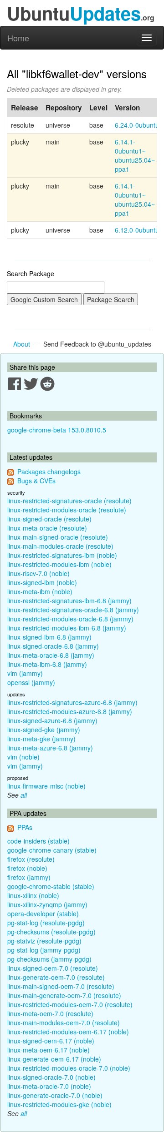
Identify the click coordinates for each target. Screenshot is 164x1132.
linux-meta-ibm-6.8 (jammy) (47, 664)
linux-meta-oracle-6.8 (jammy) (50, 655)
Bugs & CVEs (36, 480)
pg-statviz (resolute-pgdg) (44, 940)
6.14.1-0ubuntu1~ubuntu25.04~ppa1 (135, 155)
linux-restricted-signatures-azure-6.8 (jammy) (72, 702)
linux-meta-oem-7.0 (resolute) (50, 1013)
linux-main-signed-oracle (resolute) (57, 536)
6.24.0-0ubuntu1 (139, 124)
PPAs (24, 827)
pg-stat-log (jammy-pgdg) (44, 949)
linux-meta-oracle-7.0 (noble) (49, 1086)
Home (18, 38)
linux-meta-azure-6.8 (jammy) (50, 747)
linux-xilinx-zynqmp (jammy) (47, 904)
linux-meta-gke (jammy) (41, 738)
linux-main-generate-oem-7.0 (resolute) (64, 995)
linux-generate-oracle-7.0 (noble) (54, 1095)
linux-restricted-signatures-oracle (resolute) (69, 500)
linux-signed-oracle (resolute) (49, 518)
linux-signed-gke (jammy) (43, 729)
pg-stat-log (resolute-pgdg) (46, 922)
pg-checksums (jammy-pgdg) (49, 958)
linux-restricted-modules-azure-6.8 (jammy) (69, 711)
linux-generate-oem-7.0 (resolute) (56, 977)
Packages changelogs (49, 471)
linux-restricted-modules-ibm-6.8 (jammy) (66, 627)
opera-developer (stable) (43, 913)
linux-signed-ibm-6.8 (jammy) (49, 636)
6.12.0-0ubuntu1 (139, 229)
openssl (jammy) (31, 682)
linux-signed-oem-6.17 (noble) (50, 1040)
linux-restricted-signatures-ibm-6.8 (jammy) (69, 600)
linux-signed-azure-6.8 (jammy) (52, 720)
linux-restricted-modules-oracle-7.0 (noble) (68, 1067)
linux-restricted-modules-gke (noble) (59, 1104)
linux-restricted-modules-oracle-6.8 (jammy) (70, 618)
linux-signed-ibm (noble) (42, 582)
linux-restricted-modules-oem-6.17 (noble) (68, 1031)
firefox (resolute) (31, 859)
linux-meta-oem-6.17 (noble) (48, 1049)
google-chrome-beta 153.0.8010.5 (56, 429)
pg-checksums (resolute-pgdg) (51, 931)
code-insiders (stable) (38, 840)
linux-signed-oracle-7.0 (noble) (51, 1077)
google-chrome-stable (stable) (50, 886)
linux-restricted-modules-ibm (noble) (59, 564)
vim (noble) (23, 756)
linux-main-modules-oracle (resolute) (60, 546)
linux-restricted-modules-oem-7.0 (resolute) (70, 1004)
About (21, 343)
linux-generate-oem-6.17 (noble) (54, 1058)
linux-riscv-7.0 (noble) (38, 573)
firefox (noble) (27, 868)
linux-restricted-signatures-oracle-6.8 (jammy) (73, 609)
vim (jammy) (25, 673)
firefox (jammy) (29, 877)
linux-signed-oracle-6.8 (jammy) (53, 645)
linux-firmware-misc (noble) (46, 785)
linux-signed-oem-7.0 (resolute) (52, 968)
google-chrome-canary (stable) (52, 849)
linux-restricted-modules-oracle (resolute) (66, 509)
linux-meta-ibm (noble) (39, 591)
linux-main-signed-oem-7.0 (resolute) (60, 986)
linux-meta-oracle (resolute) (47, 527)
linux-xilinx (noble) (33, 895)
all (23, 794)
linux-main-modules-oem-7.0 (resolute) (63, 1022)
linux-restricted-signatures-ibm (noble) (62, 555)
